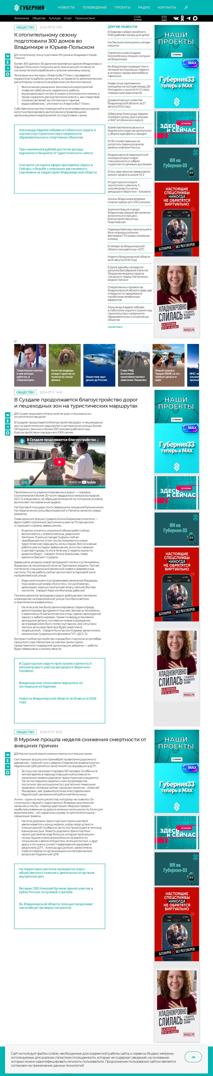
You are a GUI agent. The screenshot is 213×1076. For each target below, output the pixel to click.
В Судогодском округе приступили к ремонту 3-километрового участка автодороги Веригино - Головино (129, 187)
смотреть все (115, 327)
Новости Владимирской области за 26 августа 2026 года (129, 258)
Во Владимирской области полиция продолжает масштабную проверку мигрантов (56, 906)
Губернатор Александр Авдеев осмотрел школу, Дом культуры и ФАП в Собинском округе (128, 117)
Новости (66, 7)
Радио (144, 7)
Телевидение (94, 7)
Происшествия (85, 18)
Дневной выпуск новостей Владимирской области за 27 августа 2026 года (126, 103)
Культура (54, 18)
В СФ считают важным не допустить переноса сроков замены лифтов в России (126, 144)
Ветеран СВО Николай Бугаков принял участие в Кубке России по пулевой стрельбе (56, 890)
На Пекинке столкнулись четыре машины (129, 44)
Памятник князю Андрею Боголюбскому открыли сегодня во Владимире (129, 56)
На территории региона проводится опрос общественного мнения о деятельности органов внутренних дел (56, 872)
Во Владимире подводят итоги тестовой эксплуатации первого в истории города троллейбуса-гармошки (128, 71)
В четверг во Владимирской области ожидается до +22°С (126, 248)
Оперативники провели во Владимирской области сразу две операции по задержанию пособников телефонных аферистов (130, 293)
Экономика (21, 18)
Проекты (122, 7)
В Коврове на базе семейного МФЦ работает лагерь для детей (128, 33)
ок (193, 1057)
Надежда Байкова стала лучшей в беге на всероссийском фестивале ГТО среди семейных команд (129, 234)
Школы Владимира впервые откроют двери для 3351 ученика (129, 200)
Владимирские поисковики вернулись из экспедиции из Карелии (51, 684)
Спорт (68, 18)
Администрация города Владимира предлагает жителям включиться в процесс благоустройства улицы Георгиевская (129, 216)
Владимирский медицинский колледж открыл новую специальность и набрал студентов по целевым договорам (130, 159)
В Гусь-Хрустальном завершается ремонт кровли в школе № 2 (129, 173)
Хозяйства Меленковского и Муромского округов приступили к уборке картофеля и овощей (129, 130)
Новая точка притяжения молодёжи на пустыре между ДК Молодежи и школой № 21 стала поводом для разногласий (129, 88)
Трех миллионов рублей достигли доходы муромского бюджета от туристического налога (56, 151)
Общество (39, 18)
